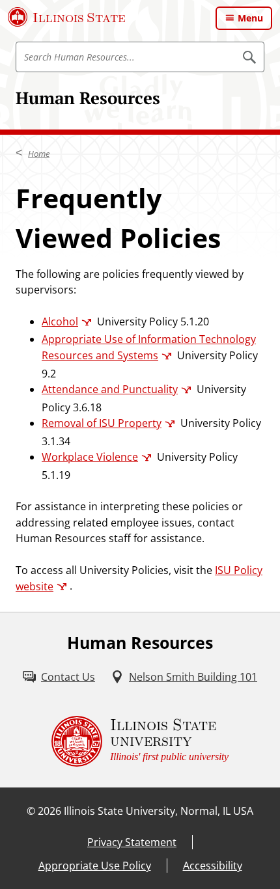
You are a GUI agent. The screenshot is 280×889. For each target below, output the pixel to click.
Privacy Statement (131, 842)
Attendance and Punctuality (110, 389)
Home (38, 153)
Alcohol (60, 321)
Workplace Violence (90, 457)
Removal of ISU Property (101, 423)
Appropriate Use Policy (94, 865)
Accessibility (212, 865)
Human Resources (88, 98)
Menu (250, 18)
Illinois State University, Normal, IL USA (158, 811)
